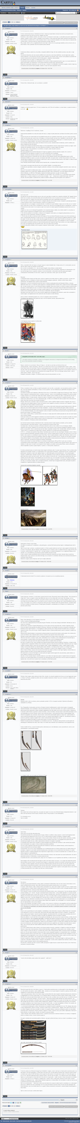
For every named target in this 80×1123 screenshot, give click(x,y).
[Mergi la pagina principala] (15, 2)
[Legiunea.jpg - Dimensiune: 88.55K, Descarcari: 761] (33, 518)
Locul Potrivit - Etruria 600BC (48, 1102)
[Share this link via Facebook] (13, 1102)
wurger (7, 538)
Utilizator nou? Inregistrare (14, 12)
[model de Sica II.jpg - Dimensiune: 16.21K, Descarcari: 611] (36, 740)
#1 (76, 28)
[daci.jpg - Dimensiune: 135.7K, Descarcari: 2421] (34, 240)
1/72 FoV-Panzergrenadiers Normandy (68, 1102)
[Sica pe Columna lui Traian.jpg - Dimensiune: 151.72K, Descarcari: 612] (33, 784)
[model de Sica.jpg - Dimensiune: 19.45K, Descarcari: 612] (26, 740)
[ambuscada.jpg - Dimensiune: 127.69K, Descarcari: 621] (28, 333)
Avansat (78, 13)
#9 (76, 538)
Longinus (7, 28)
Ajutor (23, 12)
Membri (27, 7)
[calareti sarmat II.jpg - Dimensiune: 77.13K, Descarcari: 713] (50, 475)
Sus (6, 74)
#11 (76, 591)
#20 (76, 1065)
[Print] (18, 1102)
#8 (76, 382)
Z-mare (7, 570)
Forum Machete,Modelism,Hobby (8, 10)
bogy (6, 591)
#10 (76, 570)
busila (6, 350)
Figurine (24, 10)
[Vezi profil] (11, 77)
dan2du (7, 805)
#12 (76, 614)
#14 (76, 694)
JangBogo (8, 77)
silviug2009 (8, 189)
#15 (76, 805)
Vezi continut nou (72, 10)
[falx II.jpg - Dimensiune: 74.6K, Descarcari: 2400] (33, 1048)
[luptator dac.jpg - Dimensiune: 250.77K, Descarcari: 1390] (27, 308)
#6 (76, 259)
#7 (76, 350)
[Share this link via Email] (16, 1102)
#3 (76, 101)
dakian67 (7, 101)
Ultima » (18, 22)
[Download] (20, 1102)
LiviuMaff (7, 670)
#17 (76, 876)
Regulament (65, 10)
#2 (76, 77)
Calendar (33, 7)
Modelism (19, 10)
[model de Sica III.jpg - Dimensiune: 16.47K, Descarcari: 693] (25, 761)
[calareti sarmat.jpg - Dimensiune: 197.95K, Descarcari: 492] (32, 475)
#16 (76, 826)
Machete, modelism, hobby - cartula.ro (10, 7)
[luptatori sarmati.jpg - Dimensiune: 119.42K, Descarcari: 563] (28, 497)
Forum (22, 7)
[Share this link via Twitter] (11, 1102)
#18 (76, 952)
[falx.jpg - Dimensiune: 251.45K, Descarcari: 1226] (33, 1030)
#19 (76, 984)
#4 (76, 125)
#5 (76, 189)
